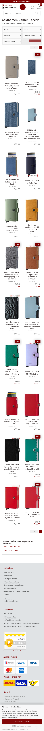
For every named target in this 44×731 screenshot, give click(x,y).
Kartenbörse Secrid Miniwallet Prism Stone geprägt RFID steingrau (11, 275)
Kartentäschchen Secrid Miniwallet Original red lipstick (12, 515)
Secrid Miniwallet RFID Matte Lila (32, 373)
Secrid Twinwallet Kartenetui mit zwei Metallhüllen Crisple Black (12, 468)
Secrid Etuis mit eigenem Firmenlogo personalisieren (22, 623)
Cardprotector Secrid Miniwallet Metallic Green (12, 228)
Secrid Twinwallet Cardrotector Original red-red (32, 421)
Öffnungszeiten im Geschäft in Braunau (17, 591)
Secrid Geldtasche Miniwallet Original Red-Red (11, 421)
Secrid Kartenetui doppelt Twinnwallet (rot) (32, 514)
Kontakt (6, 595)
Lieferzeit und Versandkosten (14, 585)
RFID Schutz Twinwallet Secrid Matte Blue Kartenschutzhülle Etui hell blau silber (32, 134)
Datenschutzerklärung (11, 582)
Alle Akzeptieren (22, 721)
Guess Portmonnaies (10, 550)
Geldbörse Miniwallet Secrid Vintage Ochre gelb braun (32, 228)
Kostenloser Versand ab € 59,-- (22, 1)
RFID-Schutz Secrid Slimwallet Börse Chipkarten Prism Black (11, 325)
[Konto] (32, 6)
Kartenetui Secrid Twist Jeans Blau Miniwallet (12, 134)
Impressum (7, 598)
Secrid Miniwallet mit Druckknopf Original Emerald (32, 466)
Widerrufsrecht (9, 572)
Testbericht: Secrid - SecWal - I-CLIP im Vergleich (20, 626)
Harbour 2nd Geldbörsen (12, 547)
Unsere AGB (8, 575)
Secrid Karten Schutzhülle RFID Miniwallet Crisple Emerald (12, 372)
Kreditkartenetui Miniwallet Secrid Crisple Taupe (12, 86)
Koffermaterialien (10, 617)
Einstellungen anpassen (23, 726)
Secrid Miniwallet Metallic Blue (32, 182)
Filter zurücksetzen (35, 40)
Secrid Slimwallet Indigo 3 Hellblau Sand (12, 182)
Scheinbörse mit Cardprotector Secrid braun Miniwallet (32, 275)
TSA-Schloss (8, 614)
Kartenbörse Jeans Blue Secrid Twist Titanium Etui (32, 84)
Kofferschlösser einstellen (12, 620)
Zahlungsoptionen (10, 588)
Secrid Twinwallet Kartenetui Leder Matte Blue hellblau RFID (32, 325)
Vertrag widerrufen (10, 579)
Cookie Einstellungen (11, 601)
